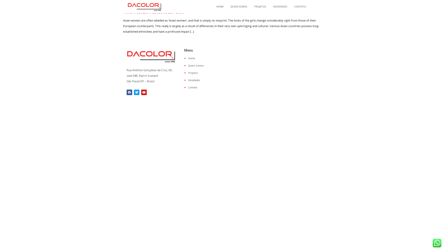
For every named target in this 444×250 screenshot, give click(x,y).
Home (220, 6)
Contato (300, 6)
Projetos (260, 6)
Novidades (280, 6)
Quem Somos (238, 6)
